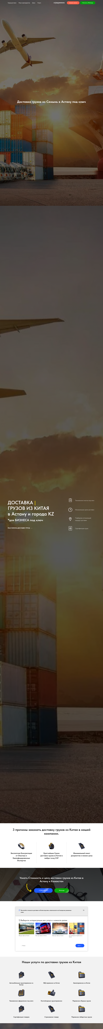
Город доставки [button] (12, 3)
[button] (73, 2)
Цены (33, 3)
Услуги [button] (39, 3)
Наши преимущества (24, 3)
